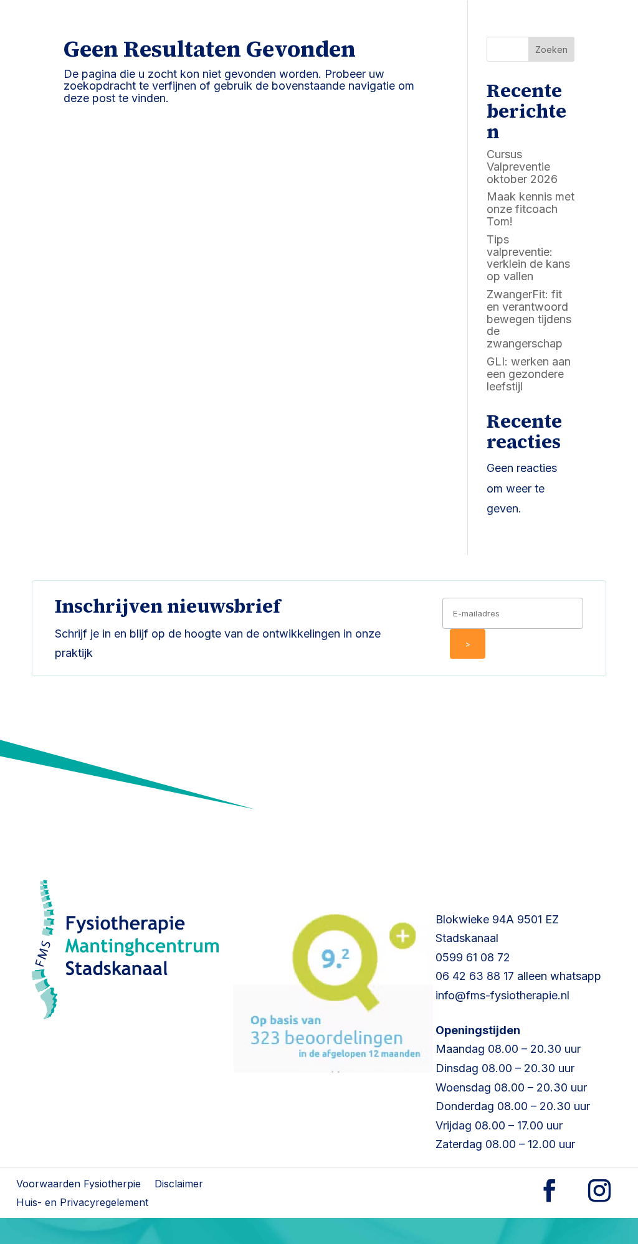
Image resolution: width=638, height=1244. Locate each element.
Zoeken (551, 49)
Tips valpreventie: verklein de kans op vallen (528, 258)
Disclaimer (179, 1184)
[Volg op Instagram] (599, 1190)
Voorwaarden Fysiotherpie (78, 1184)
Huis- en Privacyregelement (82, 1203)
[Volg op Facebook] (549, 1190)
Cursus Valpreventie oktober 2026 (522, 167)
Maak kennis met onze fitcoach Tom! (530, 209)
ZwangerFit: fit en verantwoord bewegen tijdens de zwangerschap (529, 319)
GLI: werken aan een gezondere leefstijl (529, 374)
